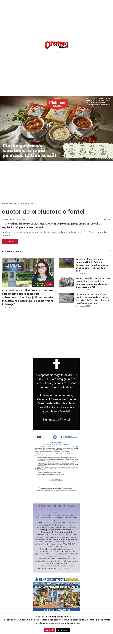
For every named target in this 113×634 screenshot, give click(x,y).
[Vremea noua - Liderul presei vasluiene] (56, 45)
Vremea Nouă (10, 220)
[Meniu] (3, 46)
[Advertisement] (56, 19)
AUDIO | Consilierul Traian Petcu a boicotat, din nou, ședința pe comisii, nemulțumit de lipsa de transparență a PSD (93, 282)
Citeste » (10, 241)
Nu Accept (63, 630)
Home (7, 203)
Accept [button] (49, 630)
